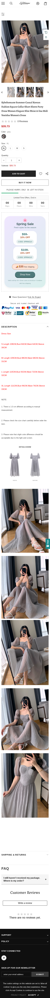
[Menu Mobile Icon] (3, 3)
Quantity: (5, 155)
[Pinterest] (3, 957)
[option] (25, 51)
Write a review (25, 903)
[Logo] (24, 3)
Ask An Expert (34, 297)
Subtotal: (5, 166)
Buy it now (25, 183)
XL (4, 148)
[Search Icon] (11, 3)
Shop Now (25, 274)
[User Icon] (38, 3)
